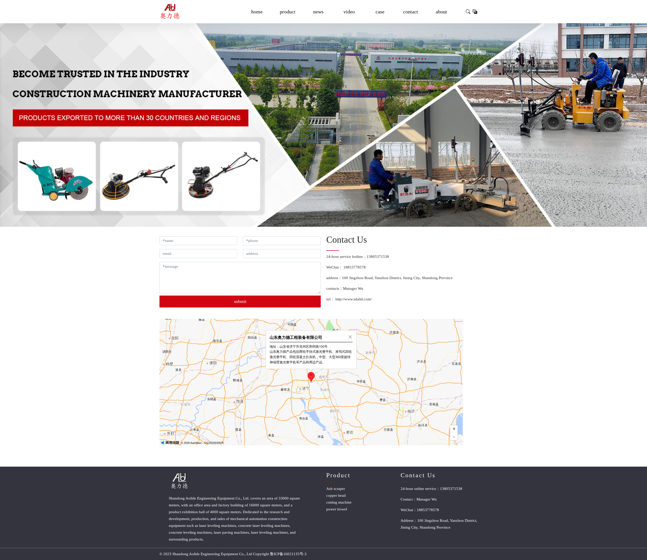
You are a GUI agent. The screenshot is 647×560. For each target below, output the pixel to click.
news (318, 11)
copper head (336, 495)
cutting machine (339, 502)
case (380, 11)
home (257, 11)
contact (410, 11)
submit (240, 301)
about (441, 11)
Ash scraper (335, 489)
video (349, 11)
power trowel (336, 509)
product (287, 11)
